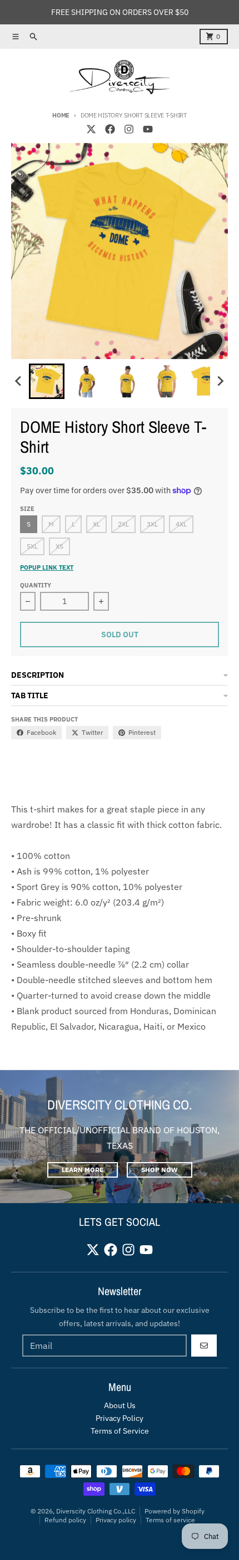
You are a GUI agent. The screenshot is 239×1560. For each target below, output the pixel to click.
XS (59, 546)
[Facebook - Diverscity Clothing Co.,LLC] (110, 129)
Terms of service (170, 1520)
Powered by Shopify (175, 1511)
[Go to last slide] (19, 381)
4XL (181, 524)
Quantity (35, 585)
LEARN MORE (82, 1169)
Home (60, 115)
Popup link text (46, 567)
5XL (32, 546)
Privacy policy (116, 1520)
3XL (152, 524)
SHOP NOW (159, 1169)
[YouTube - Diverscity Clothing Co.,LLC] (148, 129)
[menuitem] (46, 381)
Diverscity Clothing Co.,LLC (95, 1511)
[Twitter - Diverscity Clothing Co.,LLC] (91, 129)
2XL (123, 524)
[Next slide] (220, 381)
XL (96, 524)
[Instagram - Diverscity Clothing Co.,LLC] (129, 129)
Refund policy (65, 1520)
